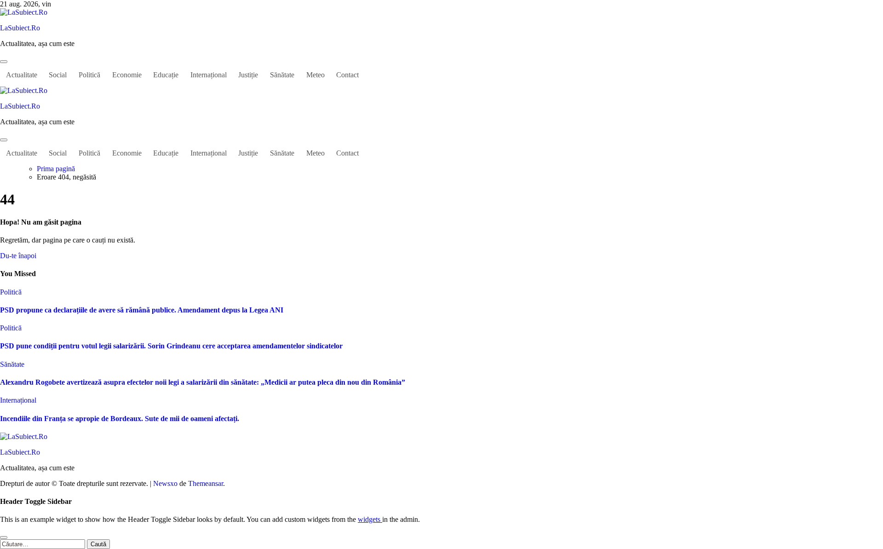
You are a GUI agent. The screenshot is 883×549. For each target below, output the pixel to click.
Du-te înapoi (18, 256)
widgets (370, 519)
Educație (165, 75)
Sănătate (282, 75)
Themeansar (205, 483)
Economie (127, 75)
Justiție (248, 75)
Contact (347, 75)
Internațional (208, 75)
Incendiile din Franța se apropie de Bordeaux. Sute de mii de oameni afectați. (119, 418)
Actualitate (21, 75)
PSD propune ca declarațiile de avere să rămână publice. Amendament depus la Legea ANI (141, 310)
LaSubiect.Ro (20, 28)
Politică (89, 75)
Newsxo (165, 483)
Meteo (315, 75)
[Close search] (3, 537)
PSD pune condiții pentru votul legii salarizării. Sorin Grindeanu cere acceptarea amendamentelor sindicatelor (171, 346)
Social (58, 75)
